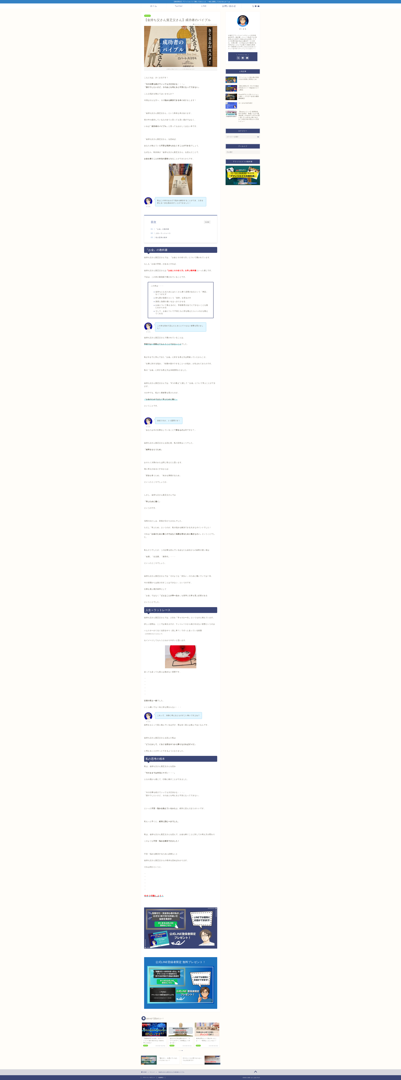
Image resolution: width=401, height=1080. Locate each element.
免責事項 (160, 1077)
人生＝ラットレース (163, 233)
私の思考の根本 (161, 237)
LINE (204, 6)
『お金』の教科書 (162, 229)
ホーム (153, 6)
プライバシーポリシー (149, 1077)
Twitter (179, 6)
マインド (147, 15)
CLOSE (207, 222)
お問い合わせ (229, 6)
